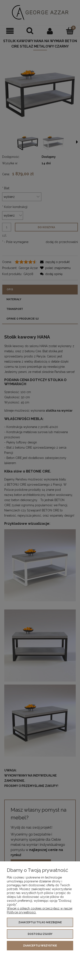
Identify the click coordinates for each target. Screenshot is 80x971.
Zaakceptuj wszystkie (40, 945)
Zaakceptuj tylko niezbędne (40, 922)
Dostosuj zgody (40, 934)
